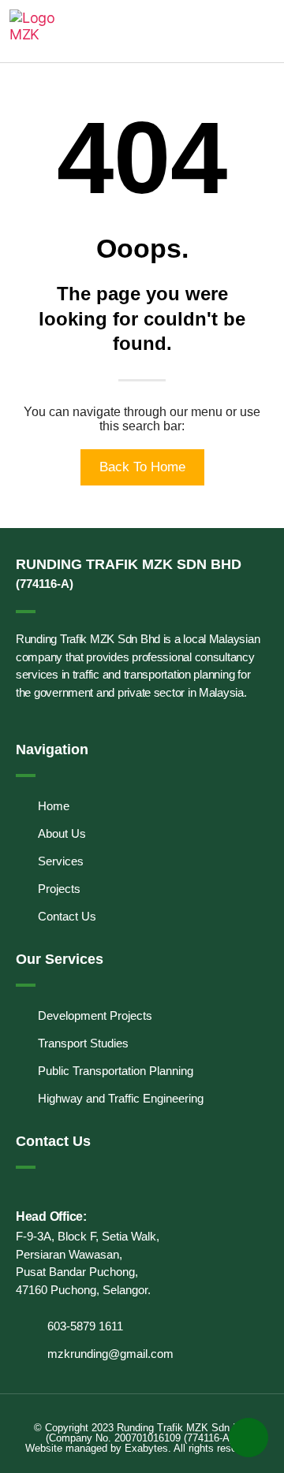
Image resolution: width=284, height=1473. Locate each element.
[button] (263, 31)
